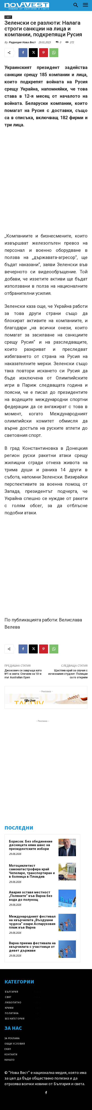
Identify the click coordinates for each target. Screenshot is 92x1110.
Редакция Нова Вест (22, 42)
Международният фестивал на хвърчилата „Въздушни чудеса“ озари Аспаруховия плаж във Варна (32, 922)
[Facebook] (23, 52)
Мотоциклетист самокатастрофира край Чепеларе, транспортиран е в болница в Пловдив (32, 871)
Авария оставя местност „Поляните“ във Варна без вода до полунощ (30, 896)
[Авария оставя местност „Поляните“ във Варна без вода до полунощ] (67, 898)
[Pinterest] (43, 52)
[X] (33, 52)
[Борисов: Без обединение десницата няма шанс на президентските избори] (67, 847)
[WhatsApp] (53, 52)
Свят (8, 17)
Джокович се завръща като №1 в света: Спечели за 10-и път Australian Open (23, 674)
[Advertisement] (46, 180)
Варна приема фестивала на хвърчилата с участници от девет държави (32, 947)
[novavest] (26, 5)
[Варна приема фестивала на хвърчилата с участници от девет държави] (67, 949)
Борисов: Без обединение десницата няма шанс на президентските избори (30, 845)
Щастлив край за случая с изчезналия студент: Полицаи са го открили (68, 674)
